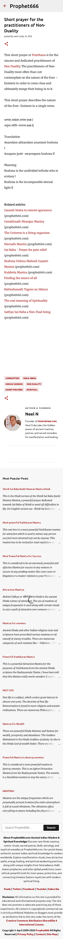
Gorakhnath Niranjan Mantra (24, 221)
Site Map (52, 934)
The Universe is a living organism (27, 233)
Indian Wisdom (14, 384)
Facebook (28, 888)
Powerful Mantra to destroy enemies (23, 757)
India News (29, 378)
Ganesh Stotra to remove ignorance (28, 210)
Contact (40, 934)
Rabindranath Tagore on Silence (26, 289)
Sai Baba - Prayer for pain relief (25, 249)
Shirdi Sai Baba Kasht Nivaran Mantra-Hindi (26, 489)
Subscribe (53, 888)
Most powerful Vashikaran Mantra (22, 522)
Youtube (41, 888)
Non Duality (12, 66)
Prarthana (39, 55)
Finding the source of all (20, 278)
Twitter (17, 888)
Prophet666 (24, 5)
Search (51, 827)
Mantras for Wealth (13, 723)
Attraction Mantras (13, 589)
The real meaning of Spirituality (25, 300)
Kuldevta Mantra (15, 272)
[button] (6, 44)
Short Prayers (14, 389)
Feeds (7, 888)
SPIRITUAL (32, 389)
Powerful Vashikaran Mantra (19, 656)
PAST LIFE (8, 690)
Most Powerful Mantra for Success (22, 556)
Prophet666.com (47, 421)
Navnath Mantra (15, 244)
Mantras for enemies (14, 623)
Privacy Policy (25, 934)
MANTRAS (8, 791)
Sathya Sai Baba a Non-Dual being (27, 312)
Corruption (12, 378)
